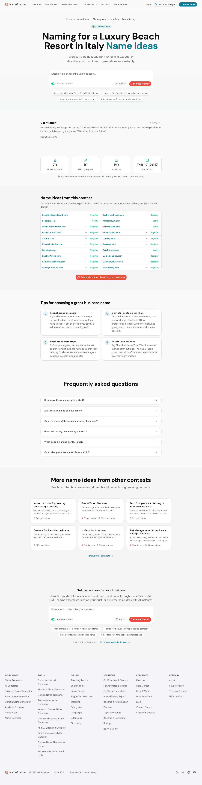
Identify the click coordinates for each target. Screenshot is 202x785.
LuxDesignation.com (112, 256)
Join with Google (166, 4)
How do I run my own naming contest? (65, 431)
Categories (76, 707)
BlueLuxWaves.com (51, 256)
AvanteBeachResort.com (53, 226)
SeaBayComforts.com (52, 267)
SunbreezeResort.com (113, 215)
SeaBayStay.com (111, 267)
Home (69, 19)
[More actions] (86, 215)
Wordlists (75, 701)
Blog (138, 701)
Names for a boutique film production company (127, 93)
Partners (108, 707)
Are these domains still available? (63, 410)
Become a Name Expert (116, 701)
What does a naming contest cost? (63, 442)
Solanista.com (48, 221)
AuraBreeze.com (111, 250)
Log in (148, 4)
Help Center (142, 685)
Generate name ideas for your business (103, 277)
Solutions (105, 4)
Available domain (65, 83)
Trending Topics (79, 680)
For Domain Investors (114, 691)
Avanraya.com (109, 244)
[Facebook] (183, 772)
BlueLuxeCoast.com (51, 232)
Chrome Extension (145, 712)
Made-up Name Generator (51, 689)
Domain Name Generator (18, 701)
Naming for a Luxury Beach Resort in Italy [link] (114, 19)
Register (94, 215)
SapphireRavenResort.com (55, 215)
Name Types (77, 691)
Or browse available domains (114, 642)
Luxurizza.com (49, 250)
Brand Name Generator (17, 696)
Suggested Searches (82, 696)
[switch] (53, 84)
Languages (76, 712)
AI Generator (11, 685)
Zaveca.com (48, 238)
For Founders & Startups (116, 680)
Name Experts (120, 4)
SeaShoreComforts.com (53, 262)
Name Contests (13, 718)
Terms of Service (178, 691)
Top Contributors (112, 712)
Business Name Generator (18, 691)
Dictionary (76, 723)
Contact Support (144, 707)
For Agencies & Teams (115, 685)
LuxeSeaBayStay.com (113, 262)
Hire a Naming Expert (114, 696)
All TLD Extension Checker (51, 727)
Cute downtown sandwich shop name (77, 99)
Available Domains (70, 4)
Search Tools (78, 685)
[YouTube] (194, 772)
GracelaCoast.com (111, 232)
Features (37, 4)
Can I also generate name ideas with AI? (66, 452)
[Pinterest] (188, 772)
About (172, 680)
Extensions (76, 718)
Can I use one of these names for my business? (71, 421)
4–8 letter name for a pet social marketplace (121, 99)
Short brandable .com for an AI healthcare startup (76, 93)
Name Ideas (83, 19)
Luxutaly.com (109, 238)
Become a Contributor (115, 718)
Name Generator (13, 680)
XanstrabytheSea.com (52, 244)
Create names (188, 4)
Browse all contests (99, 555)
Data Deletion (176, 696)
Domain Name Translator (50, 695)
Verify (95, 221)
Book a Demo (111, 728)
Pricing (107, 723)
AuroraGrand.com (111, 226)
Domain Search (90, 4)
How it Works (51, 4)
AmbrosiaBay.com (111, 221)
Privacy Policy (176, 685)
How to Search (144, 696)
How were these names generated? (64, 400)
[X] (177, 772)
